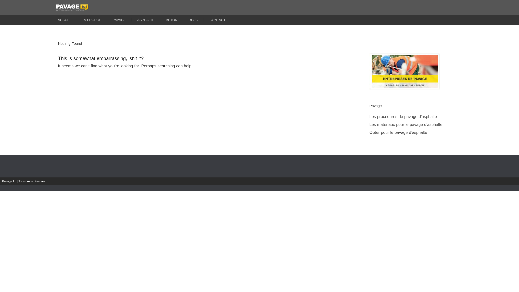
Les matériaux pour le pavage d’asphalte (405, 124)
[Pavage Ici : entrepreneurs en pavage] (259, 6)
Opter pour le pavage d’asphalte (398, 132)
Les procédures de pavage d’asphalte (403, 116)
